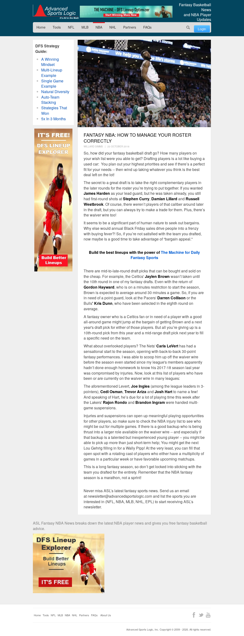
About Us (105, 615)
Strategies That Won (54, 110)
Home (41, 27)
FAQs (147, 27)
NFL (71, 27)
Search (188, 27)
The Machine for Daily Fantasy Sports (165, 255)
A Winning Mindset (50, 61)
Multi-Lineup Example (51, 72)
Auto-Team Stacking (50, 99)
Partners (129, 27)
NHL (112, 27)
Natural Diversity (55, 91)
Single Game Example (52, 83)
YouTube (208, 615)
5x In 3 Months (53, 118)
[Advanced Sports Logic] (56, 12)
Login (202, 28)
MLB (84, 27)
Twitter (201, 615)
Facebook (194, 615)
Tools (57, 27)
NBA (99, 27)
